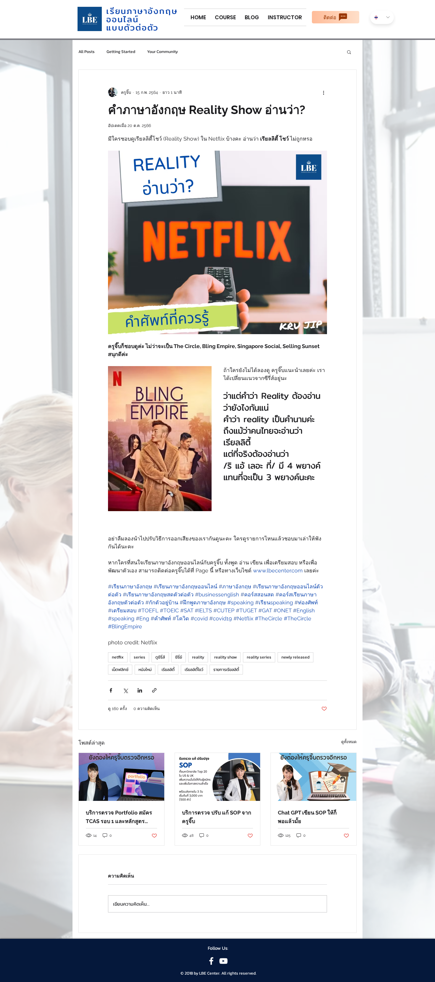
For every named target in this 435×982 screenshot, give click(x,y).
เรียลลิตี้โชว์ (194, 670)
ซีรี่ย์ (178, 657)
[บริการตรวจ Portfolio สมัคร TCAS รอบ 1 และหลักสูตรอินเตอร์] (121, 777)
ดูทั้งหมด (349, 741)
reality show (225, 657)
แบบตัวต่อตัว (132, 27)
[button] (349, 51)
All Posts (86, 52)
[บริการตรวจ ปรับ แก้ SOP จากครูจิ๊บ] (217, 777)
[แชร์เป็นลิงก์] (154, 690)
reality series (259, 657)
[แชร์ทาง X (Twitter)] (125, 690)
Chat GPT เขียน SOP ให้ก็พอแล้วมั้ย (307, 816)
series (139, 657)
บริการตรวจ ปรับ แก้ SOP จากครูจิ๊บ (216, 816)
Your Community (162, 52)
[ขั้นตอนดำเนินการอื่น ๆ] (323, 92)
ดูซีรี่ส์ (160, 657)
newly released (295, 657)
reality (198, 657)
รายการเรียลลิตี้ (226, 670)
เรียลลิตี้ (168, 670)
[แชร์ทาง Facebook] (111, 690)
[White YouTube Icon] (223, 961)
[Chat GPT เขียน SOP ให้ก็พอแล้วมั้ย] (313, 777)
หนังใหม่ (145, 670)
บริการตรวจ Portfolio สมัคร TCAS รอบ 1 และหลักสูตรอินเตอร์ (119, 817)
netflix (118, 657)
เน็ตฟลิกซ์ (120, 670)
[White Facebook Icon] (211, 961)
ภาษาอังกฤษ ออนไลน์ (142, 15)
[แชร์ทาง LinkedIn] (140, 690)
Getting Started (121, 52)
